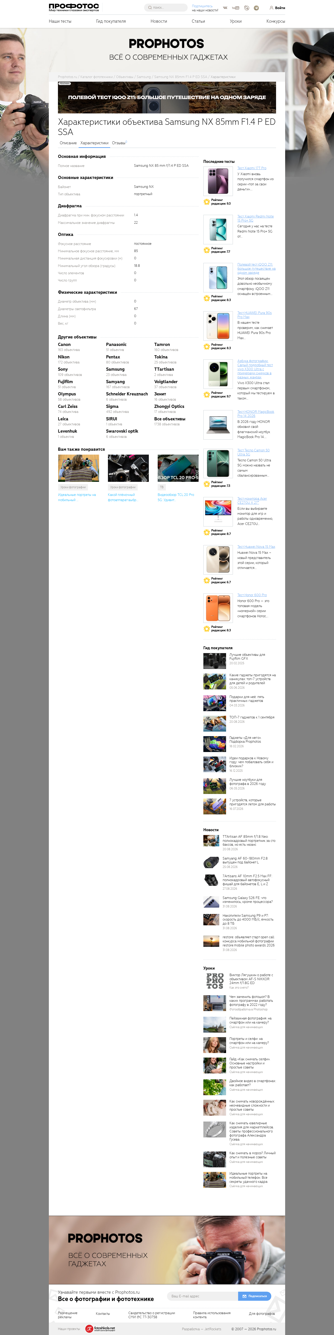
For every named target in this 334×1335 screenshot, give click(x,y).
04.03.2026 (237, 705)
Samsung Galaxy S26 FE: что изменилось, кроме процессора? (248, 900)
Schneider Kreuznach (127, 394)
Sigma (112, 406)
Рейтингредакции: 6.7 (221, 580)
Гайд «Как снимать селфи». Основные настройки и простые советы (249, 1063)
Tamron (162, 344)
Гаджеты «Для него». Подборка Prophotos (245, 739)
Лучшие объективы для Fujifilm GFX (247, 656)
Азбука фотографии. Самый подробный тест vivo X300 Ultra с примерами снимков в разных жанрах (255, 369)
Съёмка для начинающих (246, 1027)
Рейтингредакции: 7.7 (220, 250)
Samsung (115, 369)
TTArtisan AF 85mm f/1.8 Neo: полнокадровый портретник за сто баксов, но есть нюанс (249, 840)
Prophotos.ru (266, 1329)
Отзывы (118, 143)
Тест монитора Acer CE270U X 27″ (252, 500)
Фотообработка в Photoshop (248, 1009)
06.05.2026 (237, 788)
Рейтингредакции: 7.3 (220, 483)
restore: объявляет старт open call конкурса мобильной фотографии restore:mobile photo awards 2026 (249, 941)
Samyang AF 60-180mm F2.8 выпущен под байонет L (245, 860)
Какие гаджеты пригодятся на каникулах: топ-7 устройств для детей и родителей (252, 679)
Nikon (64, 357)
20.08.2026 (237, 722)
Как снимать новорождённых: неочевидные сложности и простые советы (252, 1105)
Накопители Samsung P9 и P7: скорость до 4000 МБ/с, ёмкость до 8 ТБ (248, 919)
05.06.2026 (237, 688)
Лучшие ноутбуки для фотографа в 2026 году (247, 781)
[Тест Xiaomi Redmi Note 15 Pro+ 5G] (218, 229)
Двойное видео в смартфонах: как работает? (252, 1083)
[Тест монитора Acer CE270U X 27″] (218, 512)
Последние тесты (219, 161)
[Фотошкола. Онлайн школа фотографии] (100, 1328)
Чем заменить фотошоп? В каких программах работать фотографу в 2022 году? (251, 1001)
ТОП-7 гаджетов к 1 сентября (251, 717)
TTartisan (164, 369)
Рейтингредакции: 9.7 (221, 394)
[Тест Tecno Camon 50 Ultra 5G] (218, 463)
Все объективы (169, 419)
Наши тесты (60, 21)
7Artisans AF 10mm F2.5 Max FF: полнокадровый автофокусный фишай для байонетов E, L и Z (247, 880)
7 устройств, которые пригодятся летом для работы (252, 802)
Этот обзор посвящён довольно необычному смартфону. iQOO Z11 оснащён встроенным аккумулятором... (254, 288)
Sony (63, 369)
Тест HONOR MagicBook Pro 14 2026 (255, 413)
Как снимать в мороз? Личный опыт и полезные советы (252, 1155)
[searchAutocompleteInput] (168, 7)
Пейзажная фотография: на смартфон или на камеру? (250, 1020)
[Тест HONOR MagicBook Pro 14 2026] (218, 425)
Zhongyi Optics (169, 406)
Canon (64, 344)
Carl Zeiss (67, 406)
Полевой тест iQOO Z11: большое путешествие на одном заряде (256, 268)
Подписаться (258, 1296)
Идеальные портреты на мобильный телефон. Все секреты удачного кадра (248, 1177)
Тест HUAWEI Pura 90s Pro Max (254, 315)
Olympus (67, 394)
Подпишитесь (202, 6)
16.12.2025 (236, 771)
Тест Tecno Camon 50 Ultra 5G (253, 452)
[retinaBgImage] (214, 661)
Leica (63, 419)
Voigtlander (166, 382)
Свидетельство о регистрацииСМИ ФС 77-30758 (151, 1315)
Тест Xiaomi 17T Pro (251, 168)
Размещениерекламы (67, 1315)
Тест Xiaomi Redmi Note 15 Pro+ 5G (255, 218)
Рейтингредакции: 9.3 (221, 201)
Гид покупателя (111, 21)
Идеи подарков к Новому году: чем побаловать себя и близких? (251, 762)
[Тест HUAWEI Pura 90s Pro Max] (218, 326)
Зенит (160, 394)
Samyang (115, 382)
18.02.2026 (236, 746)
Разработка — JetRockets (201, 1329)
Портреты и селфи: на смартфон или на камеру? (249, 1040)
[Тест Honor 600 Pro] (218, 608)
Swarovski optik (122, 431)
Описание (68, 143)
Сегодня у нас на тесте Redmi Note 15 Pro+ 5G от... (254, 231)
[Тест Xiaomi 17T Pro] (218, 181)
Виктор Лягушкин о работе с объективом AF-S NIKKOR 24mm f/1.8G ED (251, 979)
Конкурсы (276, 21)
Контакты (103, 1314)
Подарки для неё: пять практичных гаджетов (246, 699)
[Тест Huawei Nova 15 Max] (218, 560)
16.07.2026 (236, 809)
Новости (159, 21)
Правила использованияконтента (212, 1315)
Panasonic (116, 344)
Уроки (236, 21)
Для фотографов (262, 1314)
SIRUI (111, 419)
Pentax (113, 357)
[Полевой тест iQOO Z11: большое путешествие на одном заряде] (218, 277)
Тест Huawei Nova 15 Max (256, 546)
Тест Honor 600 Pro (252, 595)
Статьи (198, 21)
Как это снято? (239, 988)
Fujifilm (65, 382)
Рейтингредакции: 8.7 (221, 532)
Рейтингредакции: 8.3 (221, 298)
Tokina (161, 357)
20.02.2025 (236, 663)
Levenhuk (67, 431)
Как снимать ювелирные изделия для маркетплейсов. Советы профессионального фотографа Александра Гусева (251, 1131)
